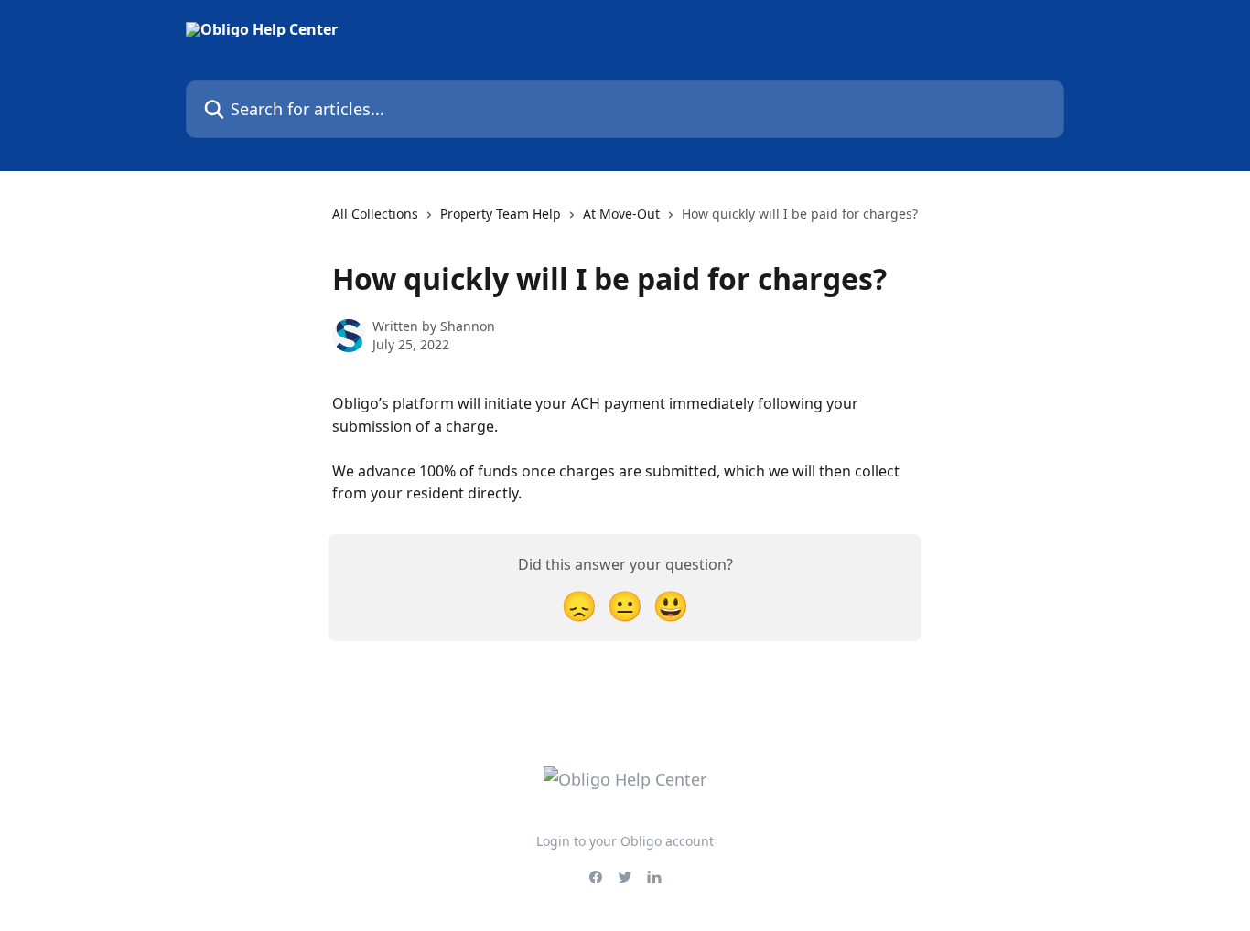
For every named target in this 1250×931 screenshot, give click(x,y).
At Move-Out (621, 213)
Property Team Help (500, 213)
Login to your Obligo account (625, 841)
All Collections (375, 213)
